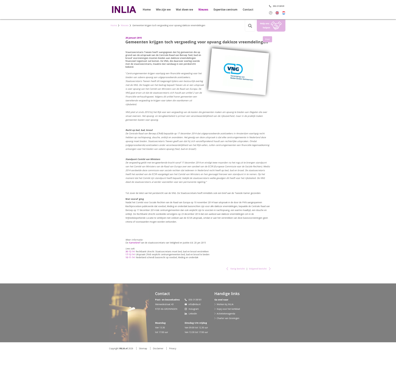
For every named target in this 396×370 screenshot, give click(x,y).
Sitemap (143, 348)
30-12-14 (129, 251)
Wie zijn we (163, 9)
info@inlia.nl (194, 304)
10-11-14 (129, 257)
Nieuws (203, 9)
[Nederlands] (283, 13)
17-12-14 (129, 254)
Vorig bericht (237, 268)
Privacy (172, 348)
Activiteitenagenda (226, 313)
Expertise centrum (225, 9)
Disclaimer (158, 348)
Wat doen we (184, 9)
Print (267, 39)
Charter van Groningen (228, 318)
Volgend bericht (258, 268)
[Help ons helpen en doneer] (271, 25)
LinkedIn (193, 313)
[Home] (124, 9)
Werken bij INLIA (225, 304)
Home (147, 9)
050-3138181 (195, 299)
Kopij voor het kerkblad (228, 308)
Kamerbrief (134, 242)
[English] (277, 13)
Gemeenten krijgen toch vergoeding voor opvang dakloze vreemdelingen (168, 25)
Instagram (194, 308)
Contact (248, 9)
